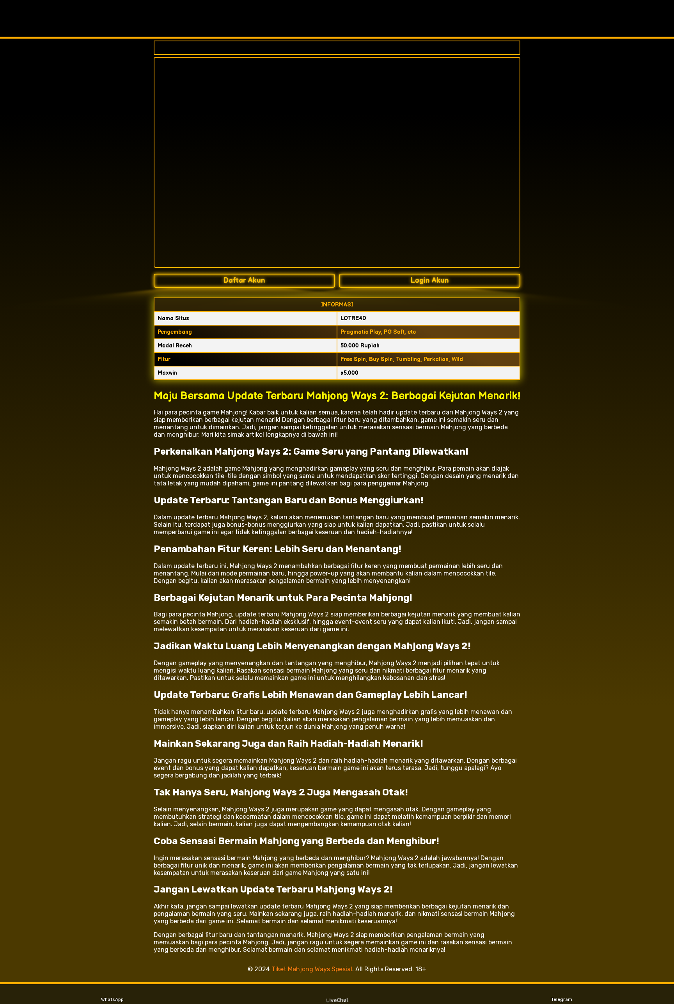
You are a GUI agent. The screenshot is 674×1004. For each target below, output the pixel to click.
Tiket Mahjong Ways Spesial (311, 969)
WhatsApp (112, 999)
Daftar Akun (244, 280)
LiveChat (337, 1000)
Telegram (561, 999)
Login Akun (430, 280)
